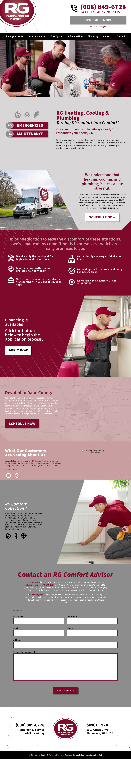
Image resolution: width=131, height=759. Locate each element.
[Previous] (8, 475)
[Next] (17, 475)
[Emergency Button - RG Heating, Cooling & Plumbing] (27, 126)
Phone (70, 628)
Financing (93, 36)
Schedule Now (75, 36)
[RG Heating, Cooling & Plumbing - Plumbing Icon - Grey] (36, 114)
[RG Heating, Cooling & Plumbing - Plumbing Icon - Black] (16, 535)
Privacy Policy (78, 755)
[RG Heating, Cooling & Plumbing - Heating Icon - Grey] (17, 114)
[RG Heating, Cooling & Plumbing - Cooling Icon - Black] (23, 535)
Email (16, 628)
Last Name (72, 617)
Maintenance (35, 36)
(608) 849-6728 (48, 585)
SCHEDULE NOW (98, 20)
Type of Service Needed (24, 652)
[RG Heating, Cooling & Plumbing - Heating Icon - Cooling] (27, 114)
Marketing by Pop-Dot (93, 755)
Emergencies (13, 36)
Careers (107, 36)
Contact (120, 36)
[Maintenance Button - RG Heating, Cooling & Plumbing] (27, 134)
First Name (18, 617)
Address (17, 640)
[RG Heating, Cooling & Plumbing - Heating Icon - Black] (8, 535)
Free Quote (57, 36)
